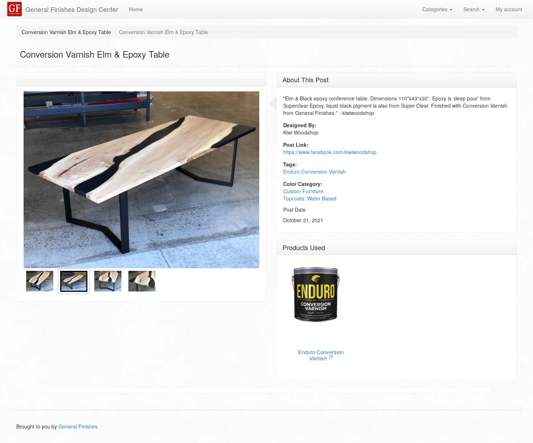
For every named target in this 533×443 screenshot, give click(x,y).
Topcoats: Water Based (309, 198)
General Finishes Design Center (71, 9)
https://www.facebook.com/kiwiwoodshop (329, 152)
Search (472, 9)
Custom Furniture (303, 191)
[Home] (15, 9)
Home (136, 9)
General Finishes (78, 426)
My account (509, 9)
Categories (435, 9)
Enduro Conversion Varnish (314, 171)
